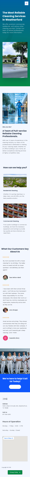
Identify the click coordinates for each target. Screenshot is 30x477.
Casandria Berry (14, 338)
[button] (15, 472)
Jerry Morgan (13, 310)
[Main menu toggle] (26, 3)
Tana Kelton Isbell (15, 277)
